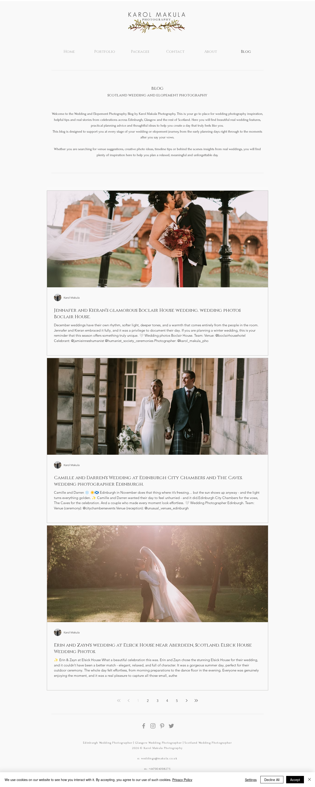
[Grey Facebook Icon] (143, 725)
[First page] (119, 700)
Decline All (271, 779)
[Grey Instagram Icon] (152, 725)
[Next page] (186, 700)
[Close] (309, 779)
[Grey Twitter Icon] (171, 725)
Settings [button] (251, 779)
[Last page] (196, 700)
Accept (295, 779)
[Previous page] (128, 700)
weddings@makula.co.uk (159, 758)
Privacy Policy (182, 779)
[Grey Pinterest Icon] (162, 725)
